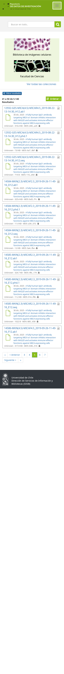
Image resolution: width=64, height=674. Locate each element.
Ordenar (54, 98)
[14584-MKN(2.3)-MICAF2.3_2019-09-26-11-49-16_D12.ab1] (8, 191)
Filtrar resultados (13, 93)
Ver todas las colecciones (41, 84)
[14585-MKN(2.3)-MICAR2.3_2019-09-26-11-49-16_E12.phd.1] (8, 289)
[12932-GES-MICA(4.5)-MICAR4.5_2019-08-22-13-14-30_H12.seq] (8, 166)
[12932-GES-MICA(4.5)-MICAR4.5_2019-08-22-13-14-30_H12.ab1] (8, 117)
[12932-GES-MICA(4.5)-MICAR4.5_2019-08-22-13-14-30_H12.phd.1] (8, 142)
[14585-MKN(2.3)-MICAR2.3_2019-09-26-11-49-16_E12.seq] (8, 313)
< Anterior (14, 354)
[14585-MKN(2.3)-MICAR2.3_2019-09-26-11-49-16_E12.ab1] (8, 264)
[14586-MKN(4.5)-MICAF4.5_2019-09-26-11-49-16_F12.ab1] (8, 337)
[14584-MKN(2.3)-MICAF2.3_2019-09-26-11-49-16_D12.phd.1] (8, 215)
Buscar (58, 24)
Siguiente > (10, 360)
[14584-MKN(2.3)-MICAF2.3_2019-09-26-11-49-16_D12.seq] (8, 240)
